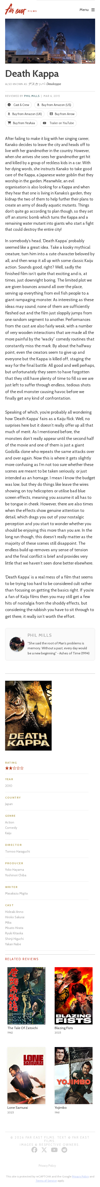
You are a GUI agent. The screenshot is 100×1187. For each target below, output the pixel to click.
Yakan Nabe (13, 944)
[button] (66, 6)
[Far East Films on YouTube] (55, 1149)
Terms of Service (46, 1180)
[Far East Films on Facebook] (35, 1149)
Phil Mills (32, 96)
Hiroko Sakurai (14, 917)
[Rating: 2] (9, 769)
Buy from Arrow (64, 114)
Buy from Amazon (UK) (27, 114)
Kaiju (8, 833)
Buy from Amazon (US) (56, 105)
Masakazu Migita (16, 893)
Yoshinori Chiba (15, 875)
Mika (8, 922)
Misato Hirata (14, 928)
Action (9, 822)
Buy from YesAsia (23, 123)
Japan (9, 804)
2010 (8, 786)
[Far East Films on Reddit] (65, 1149)
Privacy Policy (47, 1165)
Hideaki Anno (14, 912)
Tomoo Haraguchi (17, 851)
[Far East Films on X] (44, 1149)
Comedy (11, 828)
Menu (84, 9)
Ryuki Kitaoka (14, 933)
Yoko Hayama (14, 869)
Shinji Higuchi (14, 939)
